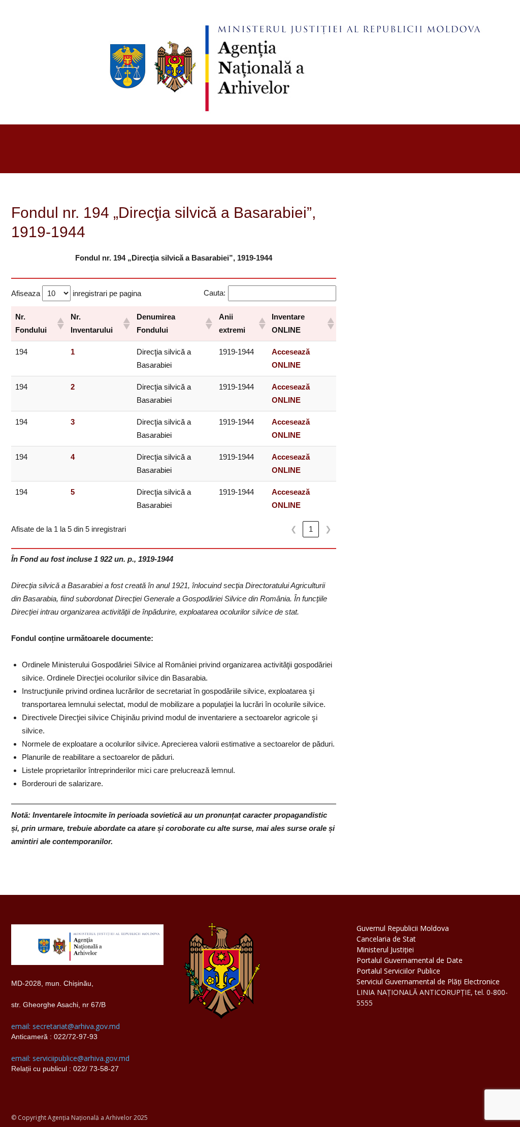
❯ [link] (328, 529)
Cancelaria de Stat (386, 939)
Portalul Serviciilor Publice (398, 971)
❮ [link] (293, 529)
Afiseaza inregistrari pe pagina (76, 293)
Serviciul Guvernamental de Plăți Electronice (428, 981)
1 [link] (311, 529)
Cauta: (214, 292)
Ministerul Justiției (385, 949)
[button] (59, 323)
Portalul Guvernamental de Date (409, 960)
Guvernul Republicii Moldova (402, 928)
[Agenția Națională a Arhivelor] (260, 62)
